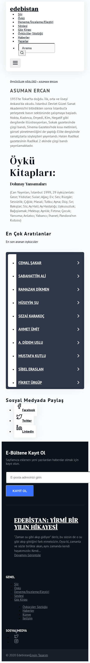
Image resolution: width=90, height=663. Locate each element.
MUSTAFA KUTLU (32, 355)
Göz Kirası (20, 599)
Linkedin (28, 431)
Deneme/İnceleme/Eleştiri (35, 22)
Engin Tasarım (39, 655)
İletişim (27, 618)
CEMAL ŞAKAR (29, 262)
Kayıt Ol (20, 491)
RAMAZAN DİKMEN (33, 289)
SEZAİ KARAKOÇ (31, 316)
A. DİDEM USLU (30, 342)
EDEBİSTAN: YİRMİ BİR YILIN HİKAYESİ (46, 523)
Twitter (27, 421)
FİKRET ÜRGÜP (30, 382)
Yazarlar (23, 41)
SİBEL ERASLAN (31, 369)
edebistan (24, 9)
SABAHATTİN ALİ (32, 276)
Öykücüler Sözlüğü (35, 607)
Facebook (28, 410)
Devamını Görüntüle (27, 555)
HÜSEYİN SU (28, 302)
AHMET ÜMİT (28, 329)
